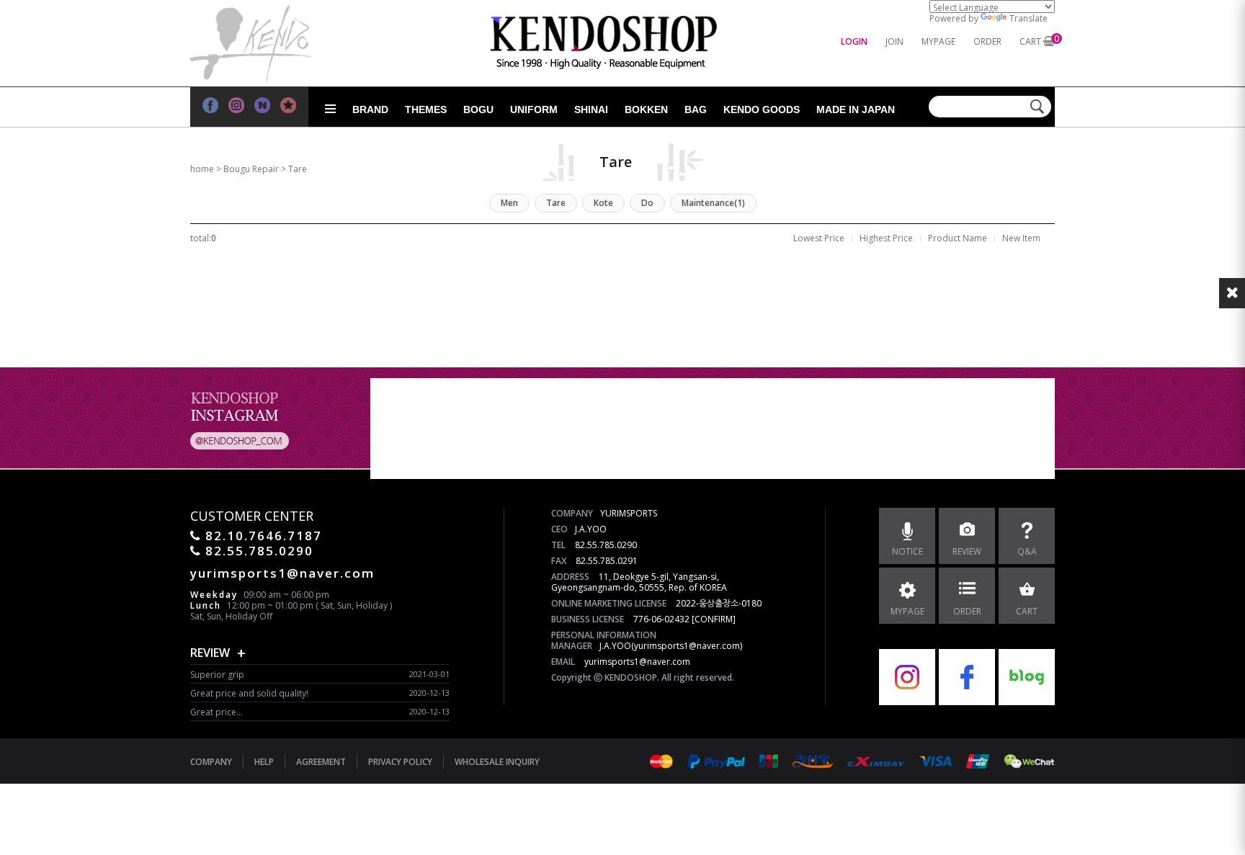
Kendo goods (761, 109)
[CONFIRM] (714, 619)
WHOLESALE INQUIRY (497, 762)
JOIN (894, 41)
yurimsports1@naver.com (637, 661)
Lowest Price (818, 238)
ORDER (987, 41)
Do (647, 203)
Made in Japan (855, 109)
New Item (1021, 238)
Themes (426, 109)
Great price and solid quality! (249, 693)
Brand (370, 109)
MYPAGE (938, 41)
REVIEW (210, 653)
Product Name (957, 238)
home (202, 169)
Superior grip (217, 674)
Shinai (591, 109)
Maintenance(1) (713, 203)
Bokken (646, 109)
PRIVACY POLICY (400, 762)
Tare (297, 169)
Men (509, 203)
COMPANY (211, 762)
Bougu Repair (251, 169)
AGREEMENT (321, 762)
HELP (264, 762)
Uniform (534, 109)
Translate (1028, 18)
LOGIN (854, 41)
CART (1030, 41)
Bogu (478, 109)
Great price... (216, 712)
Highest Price (886, 238)
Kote (603, 203)
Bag (695, 109)
